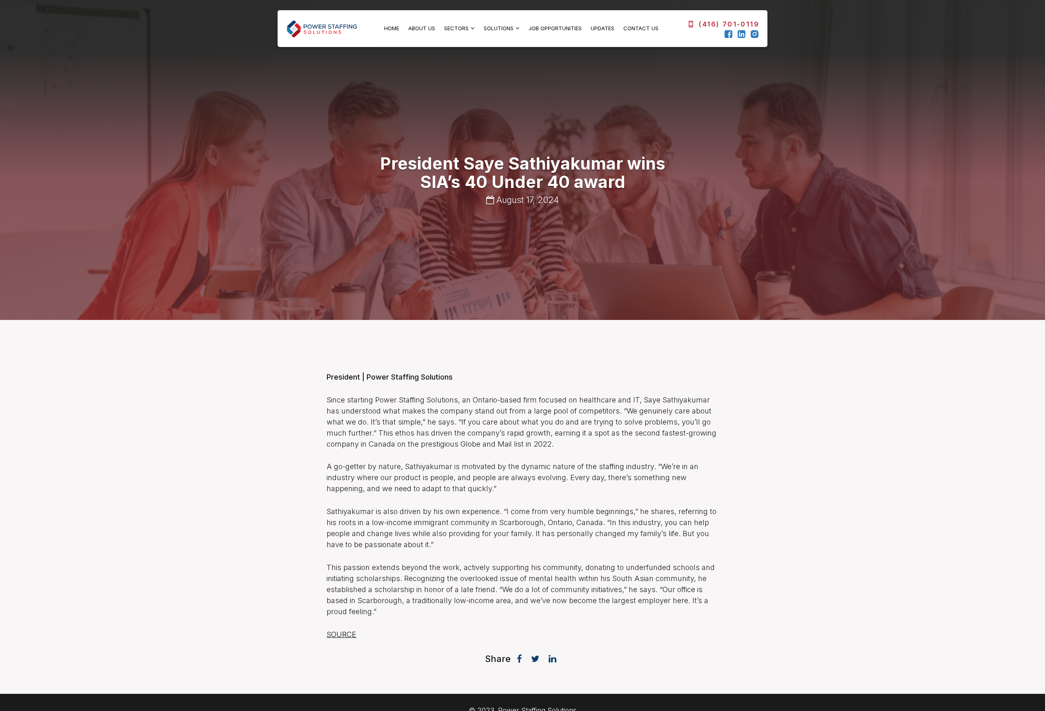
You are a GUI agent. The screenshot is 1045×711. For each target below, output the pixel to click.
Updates (602, 28)
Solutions (499, 28)
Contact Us (640, 28)
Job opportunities (555, 28)
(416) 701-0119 (729, 24)
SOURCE (341, 634)
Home (391, 28)
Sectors (456, 28)
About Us (421, 28)
